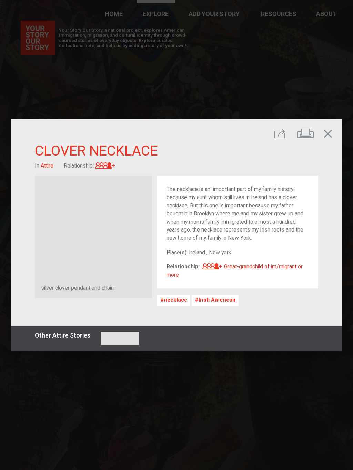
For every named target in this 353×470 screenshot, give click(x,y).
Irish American (217, 300)
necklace (175, 300)
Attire (47, 165)
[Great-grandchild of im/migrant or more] (105, 165)
